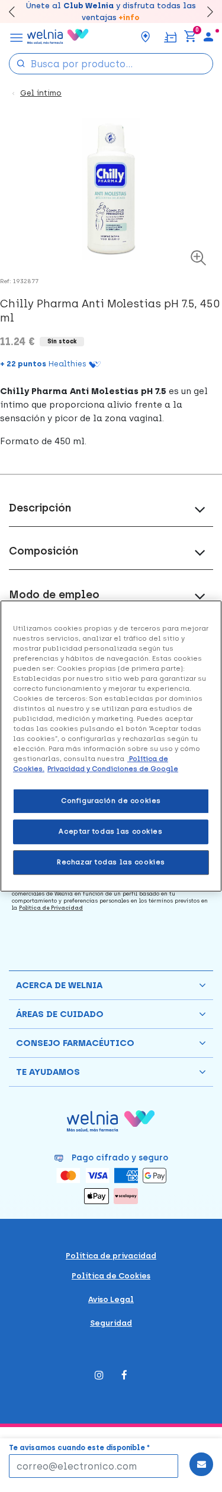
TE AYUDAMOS (48, 1072)
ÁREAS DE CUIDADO (60, 1014)
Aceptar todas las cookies (110, 831)
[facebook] (124, 1376)
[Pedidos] (170, 36)
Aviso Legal (111, 1299)
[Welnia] (58, 36)
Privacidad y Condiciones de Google (112, 769)
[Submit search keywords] (21, 63)
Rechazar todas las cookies (111, 862)
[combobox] (111, 63)
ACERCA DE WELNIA (59, 985)
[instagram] (99, 1376)
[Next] (204, 11)
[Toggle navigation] (16, 36)
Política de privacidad (111, 1255)
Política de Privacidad (51, 907)
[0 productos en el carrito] (190, 36)
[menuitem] (208, 36)
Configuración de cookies (111, 801)
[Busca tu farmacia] (145, 36)
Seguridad (111, 1323)
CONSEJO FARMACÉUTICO (75, 1043)
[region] (111, 746)
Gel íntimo (41, 92)
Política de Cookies (111, 1275)
